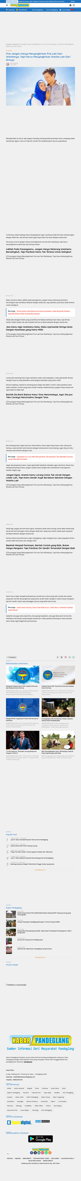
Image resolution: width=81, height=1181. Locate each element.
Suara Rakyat (24, 1110)
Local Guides (62, 1101)
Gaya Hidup (47, 1093)
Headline (57, 1093)
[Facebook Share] (57, 657)
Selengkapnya (40, 870)
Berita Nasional (19, 1088)
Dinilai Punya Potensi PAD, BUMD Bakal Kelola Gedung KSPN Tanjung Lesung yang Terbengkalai (44, 914)
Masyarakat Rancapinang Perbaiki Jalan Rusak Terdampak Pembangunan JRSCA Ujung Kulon (44, 932)
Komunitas (44, 1101)
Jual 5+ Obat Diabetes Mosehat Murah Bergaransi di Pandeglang (31, 858)
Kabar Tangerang (58, 1097)
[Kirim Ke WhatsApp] (73, 657)
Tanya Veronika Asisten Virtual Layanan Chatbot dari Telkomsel (31, 852)
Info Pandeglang (68, 1093)
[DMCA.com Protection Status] (42, 1121)
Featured (15, 44)
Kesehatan (10, 1101)
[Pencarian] (74, 5)
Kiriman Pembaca (32, 1101)
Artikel (9, 1088)
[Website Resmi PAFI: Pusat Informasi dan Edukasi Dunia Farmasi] (58, 675)
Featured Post (36, 1093)
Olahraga (19, 1106)
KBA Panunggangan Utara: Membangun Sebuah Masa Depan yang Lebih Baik (57, 752)
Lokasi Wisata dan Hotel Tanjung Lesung (23, 846)
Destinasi (45, 1088)
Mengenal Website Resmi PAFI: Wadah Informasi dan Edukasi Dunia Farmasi (21, 687)
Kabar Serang (45, 1097)
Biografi (29, 1088)
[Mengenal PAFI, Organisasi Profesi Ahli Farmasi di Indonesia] (22, 707)
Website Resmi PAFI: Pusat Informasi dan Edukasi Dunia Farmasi (58, 687)
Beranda (8, 44)
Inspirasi (9, 1097)
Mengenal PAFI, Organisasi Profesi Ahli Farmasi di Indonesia (22, 719)
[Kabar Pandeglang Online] (19, 5)
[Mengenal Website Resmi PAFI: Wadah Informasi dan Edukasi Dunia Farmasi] (22, 675)
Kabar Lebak (19, 1097)
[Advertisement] (40, 27)
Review (48, 1106)
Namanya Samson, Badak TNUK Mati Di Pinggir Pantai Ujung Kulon (32, 864)
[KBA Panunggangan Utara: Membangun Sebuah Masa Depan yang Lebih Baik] (58, 740)
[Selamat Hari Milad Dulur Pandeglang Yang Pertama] (9, 950)
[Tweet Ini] (61, 657)
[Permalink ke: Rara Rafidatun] (7, 64)
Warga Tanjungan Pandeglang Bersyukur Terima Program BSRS (38, 922)
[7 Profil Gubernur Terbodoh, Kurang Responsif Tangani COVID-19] (22, 740)
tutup (8, 1154)
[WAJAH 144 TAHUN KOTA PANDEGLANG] (9, 941)
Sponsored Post (12, 1110)
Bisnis (37, 1088)
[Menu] (7, 5)
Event (64, 1088)
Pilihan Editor (39, 1106)
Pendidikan (28, 1106)
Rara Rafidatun (14, 63)
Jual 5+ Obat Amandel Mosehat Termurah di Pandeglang (29, 840)
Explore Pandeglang (13, 1093)
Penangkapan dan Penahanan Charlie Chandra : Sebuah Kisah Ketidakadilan (57, 719)
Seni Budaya (58, 1106)
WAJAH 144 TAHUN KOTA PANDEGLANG (30, 940)
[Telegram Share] (69, 657)
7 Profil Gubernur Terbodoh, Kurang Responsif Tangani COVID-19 (21, 752)
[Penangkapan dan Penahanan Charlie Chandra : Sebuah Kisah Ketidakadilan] (58, 707)
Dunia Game (55, 1088)
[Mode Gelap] (70, 5)
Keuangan (20, 1101)
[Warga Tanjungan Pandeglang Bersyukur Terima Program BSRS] (11, 923)
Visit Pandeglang (46, 1110)
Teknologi (35, 1110)
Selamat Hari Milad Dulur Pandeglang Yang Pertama (34, 949)
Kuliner (53, 1101)
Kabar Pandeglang (32, 1097)
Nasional (10, 1106)
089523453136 (17, 1080)
